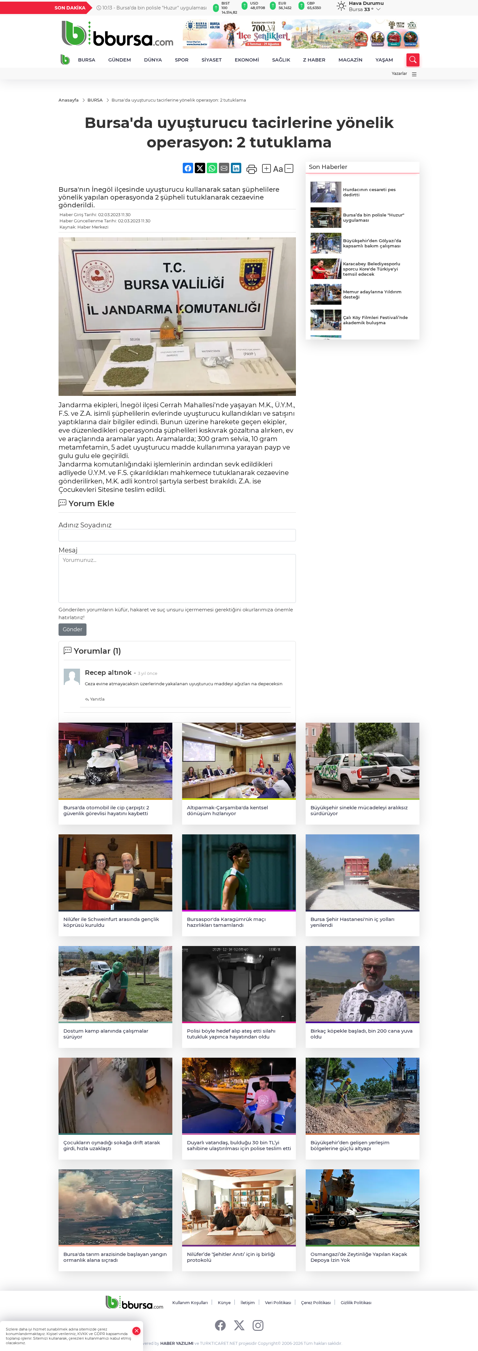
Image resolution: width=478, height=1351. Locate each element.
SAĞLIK (281, 60)
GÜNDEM (119, 60)
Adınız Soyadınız (85, 525)
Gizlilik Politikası (356, 1302)
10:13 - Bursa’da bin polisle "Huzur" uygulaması (154, 8)
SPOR (182, 60)
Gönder (72, 629)
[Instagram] (258, 1325)
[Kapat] (136, 1331)
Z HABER (314, 60)
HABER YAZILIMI (176, 1343)
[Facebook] (220, 1325)
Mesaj (68, 550)
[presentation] (202, 8)
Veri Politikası (278, 1302)
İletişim (248, 1302)
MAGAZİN (351, 60)
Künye (224, 1302)
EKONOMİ (247, 60)
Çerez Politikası (316, 1302)
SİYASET (212, 60)
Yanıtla (97, 699)
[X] (239, 1325)
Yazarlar (399, 73)
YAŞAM (384, 60)
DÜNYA (153, 60)
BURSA (86, 60)
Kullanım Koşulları (190, 1302)
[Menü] (414, 74)
